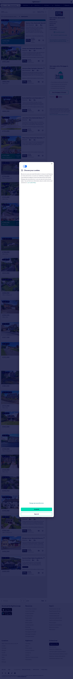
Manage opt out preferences (36, 503)
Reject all (36, 514)
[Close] (51, 163)
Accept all (36, 509)
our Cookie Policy (31, 182)
